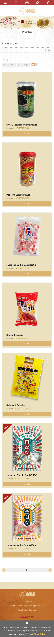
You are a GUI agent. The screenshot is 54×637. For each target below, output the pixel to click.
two (36, 64)
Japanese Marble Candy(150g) (27, 525)
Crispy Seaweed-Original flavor (27, 104)
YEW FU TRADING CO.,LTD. (27, 10)
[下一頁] (50, 570)
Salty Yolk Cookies (27, 385)
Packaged (6, 60)
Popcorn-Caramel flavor (27, 175)
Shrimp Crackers (27, 315)
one (33, 64)
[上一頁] (4, 570)
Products (48, 50)
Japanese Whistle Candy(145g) (27, 455)
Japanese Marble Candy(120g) (27, 245)
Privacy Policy (39, 634)
